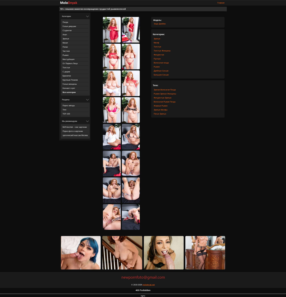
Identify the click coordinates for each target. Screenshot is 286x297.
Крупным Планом (70, 80)
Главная (220, 3)
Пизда (65, 22)
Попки (65, 47)
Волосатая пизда (161, 63)
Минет (65, 43)
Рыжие (65, 55)
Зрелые (66, 39)
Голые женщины (70, 84)
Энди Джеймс (160, 24)
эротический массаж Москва (75, 135)
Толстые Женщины (162, 51)
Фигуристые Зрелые (162, 98)
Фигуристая (159, 55)
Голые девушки (69, 26)
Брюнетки (67, 76)
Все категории (69, 92)
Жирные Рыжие (160, 106)
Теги (64, 110)
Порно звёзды (69, 106)
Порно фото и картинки (73, 131)
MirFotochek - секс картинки (75, 127)
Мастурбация (68, 59)
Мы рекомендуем (69, 121)
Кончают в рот (69, 88)
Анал (65, 35)
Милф (156, 43)
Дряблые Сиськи (161, 71)
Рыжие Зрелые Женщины (165, 94)
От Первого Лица (70, 63)
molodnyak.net (149, 285)
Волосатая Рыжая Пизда (164, 102)
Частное (66, 51)
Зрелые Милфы (160, 110)
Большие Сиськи (161, 75)
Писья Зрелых (160, 114)
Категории (66, 16)
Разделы (65, 100)
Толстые (66, 68)
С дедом (66, 72)
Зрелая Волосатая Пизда (165, 90)
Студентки (67, 30)
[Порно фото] (70, 2)
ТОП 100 (66, 114)
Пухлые (157, 59)
